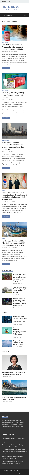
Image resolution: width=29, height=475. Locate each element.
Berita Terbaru (5, 42)
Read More (5, 68)
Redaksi (15, 51)
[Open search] (25, 15)
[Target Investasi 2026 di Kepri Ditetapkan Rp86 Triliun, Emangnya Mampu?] (7, 287)
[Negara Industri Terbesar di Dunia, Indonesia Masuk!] (7, 341)
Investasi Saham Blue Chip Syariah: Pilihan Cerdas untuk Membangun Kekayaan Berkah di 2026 (19, 302)
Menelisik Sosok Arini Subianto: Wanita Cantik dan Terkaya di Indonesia (14, 373)
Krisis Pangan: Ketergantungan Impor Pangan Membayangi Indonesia (13, 95)
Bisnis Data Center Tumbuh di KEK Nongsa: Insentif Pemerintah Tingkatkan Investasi (20, 319)
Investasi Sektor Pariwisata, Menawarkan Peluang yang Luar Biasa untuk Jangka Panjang (19, 331)
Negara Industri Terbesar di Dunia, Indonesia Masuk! (18, 342)
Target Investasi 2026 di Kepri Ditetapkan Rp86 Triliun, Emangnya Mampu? (20, 289)
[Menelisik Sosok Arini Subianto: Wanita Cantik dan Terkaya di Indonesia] (14, 362)
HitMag (18, 473)
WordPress (11, 473)
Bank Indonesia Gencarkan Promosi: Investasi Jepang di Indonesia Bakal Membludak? (13, 47)
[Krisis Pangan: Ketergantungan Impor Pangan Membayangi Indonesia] (14, 81)
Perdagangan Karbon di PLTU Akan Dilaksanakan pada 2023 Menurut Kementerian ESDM (13, 243)
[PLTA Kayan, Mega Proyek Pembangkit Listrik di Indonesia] (14, 387)
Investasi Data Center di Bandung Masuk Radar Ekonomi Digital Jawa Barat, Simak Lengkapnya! (19, 277)
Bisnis (3, 190)
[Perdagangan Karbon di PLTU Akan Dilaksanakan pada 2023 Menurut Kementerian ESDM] (14, 229)
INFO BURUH (12, 7)
